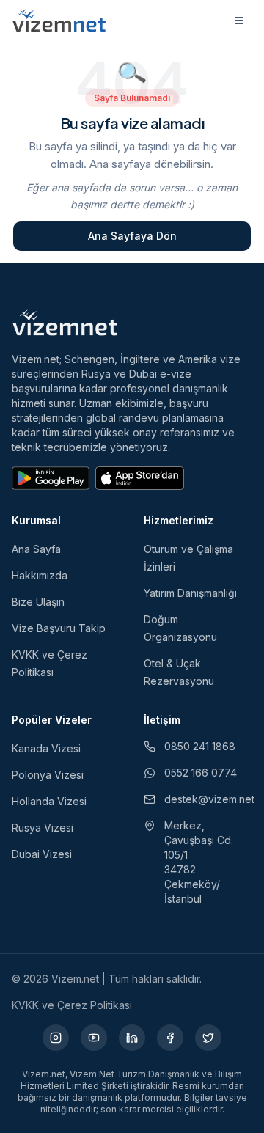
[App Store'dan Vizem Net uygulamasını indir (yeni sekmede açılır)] (139, 478)
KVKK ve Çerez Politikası (72, 1005)
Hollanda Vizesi (49, 801)
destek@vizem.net (208, 799)
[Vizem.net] (65, 322)
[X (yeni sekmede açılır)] (208, 1037)
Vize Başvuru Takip (59, 628)
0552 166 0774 (200, 772)
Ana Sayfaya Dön (132, 236)
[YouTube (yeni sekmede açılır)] (94, 1037)
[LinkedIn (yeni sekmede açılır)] (132, 1037)
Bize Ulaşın (38, 601)
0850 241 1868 (199, 746)
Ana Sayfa (36, 549)
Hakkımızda (39, 575)
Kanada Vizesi (46, 748)
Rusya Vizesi (42, 827)
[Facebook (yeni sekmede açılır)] (170, 1037)
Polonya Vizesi (48, 775)
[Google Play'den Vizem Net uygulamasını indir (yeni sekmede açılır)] (50, 478)
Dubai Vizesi (42, 854)
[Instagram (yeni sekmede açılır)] (56, 1037)
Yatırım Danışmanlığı (190, 593)
